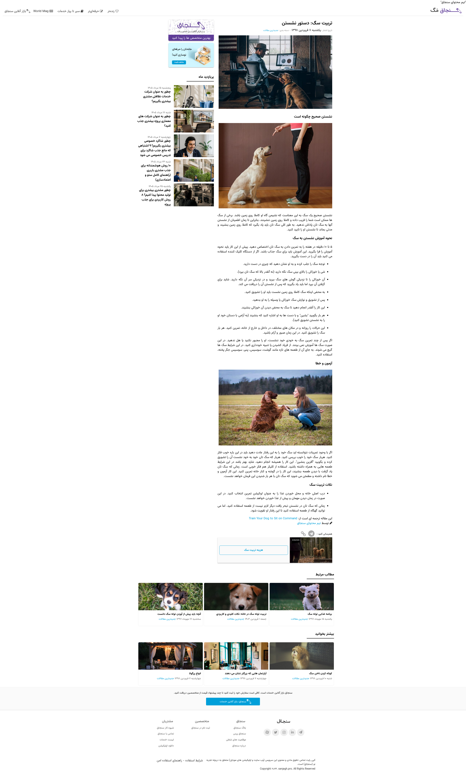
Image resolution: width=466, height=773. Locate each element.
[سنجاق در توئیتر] (275, 732)
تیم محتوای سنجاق (309, 523)
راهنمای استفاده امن (169, 760)
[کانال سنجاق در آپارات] (267, 732)
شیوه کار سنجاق (165, 728)
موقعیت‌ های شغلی (236, 740)
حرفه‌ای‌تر (93, 11)
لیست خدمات (167, 740)
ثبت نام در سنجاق (200, 728)
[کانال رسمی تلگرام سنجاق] (300, 732)
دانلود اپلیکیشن (166, 746)
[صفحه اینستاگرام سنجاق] (284, 732)
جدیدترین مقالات (270, 30)
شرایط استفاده (194, 760)
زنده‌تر (111, 11)
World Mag (41, 11)
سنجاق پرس (239, 734)
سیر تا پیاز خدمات (69, 11)
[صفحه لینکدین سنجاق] (292, 732)
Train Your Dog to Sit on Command (273, 518)
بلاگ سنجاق (240, 728)
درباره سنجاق (239, 746)
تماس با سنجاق (166, 734)
